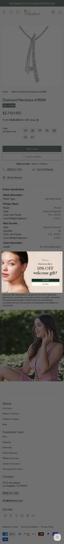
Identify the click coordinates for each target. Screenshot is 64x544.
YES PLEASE (45, 280)
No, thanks (45, 284)
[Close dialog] (60, 253)
